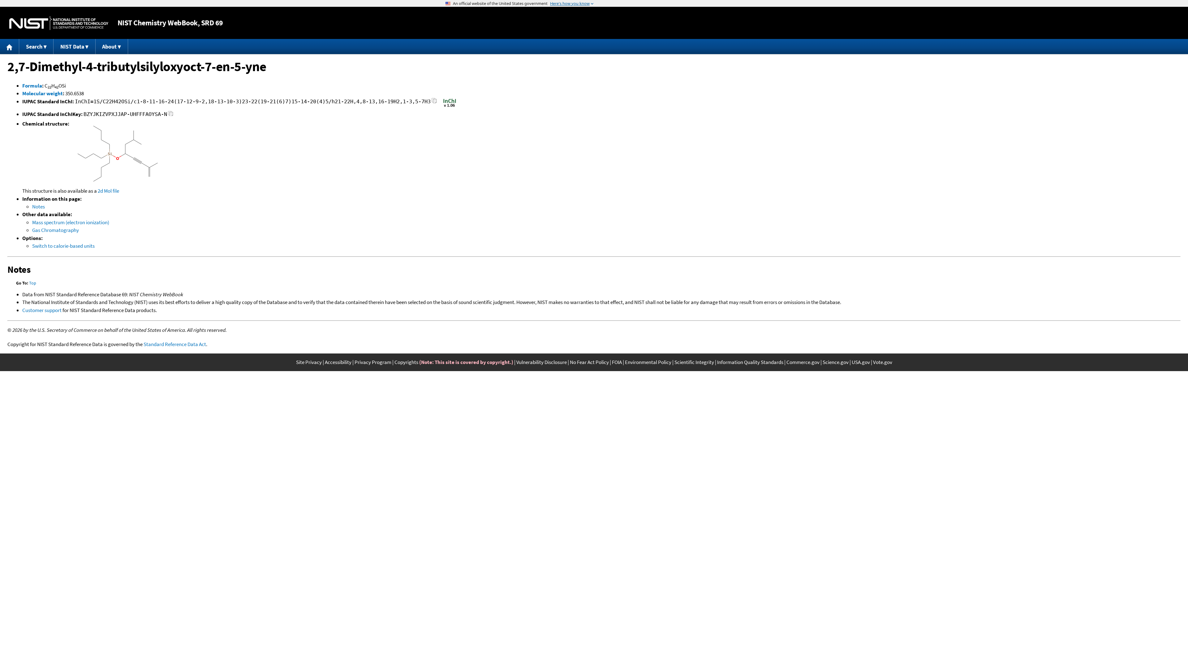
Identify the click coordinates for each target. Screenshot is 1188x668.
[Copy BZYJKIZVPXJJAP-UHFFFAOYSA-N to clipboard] (170, 115)
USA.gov (861, 362)
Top (32, 283)
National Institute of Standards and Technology (58, 23)
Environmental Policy (648, 362)
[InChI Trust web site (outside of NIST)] (449, 106)
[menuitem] (9, 46)
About (109, 46)
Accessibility (338, 362)
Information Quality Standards (750, 362)
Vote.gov (882, 362)
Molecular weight (42, 93)
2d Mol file (108, 190)
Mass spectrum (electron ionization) (70, 222)
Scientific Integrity (694, 362)
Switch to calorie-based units (63, 245)
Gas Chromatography (55, 230)
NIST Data (72, 46)
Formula (32, 85)
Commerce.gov (803, 362)
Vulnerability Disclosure (541, 362)
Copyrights (406, 362)
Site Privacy (309, 362)
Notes (38, 206)
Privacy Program (373, 362)
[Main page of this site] (9, 46)
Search (34, 46)
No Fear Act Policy (589, 362)
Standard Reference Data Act (175, 344)
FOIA (617, 362)
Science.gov (836, 362)
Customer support (42, 310)
